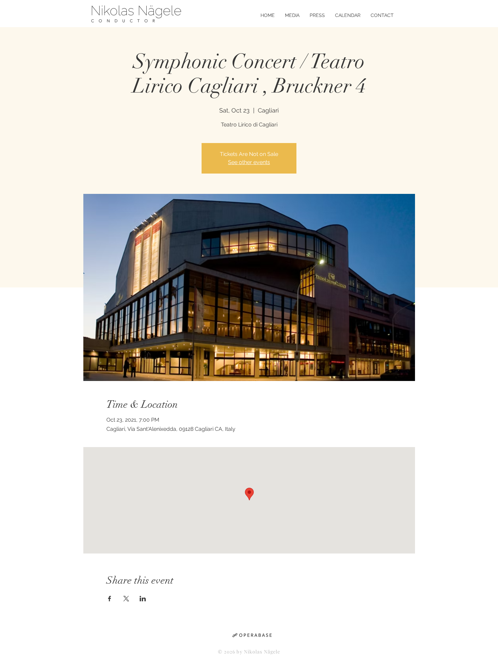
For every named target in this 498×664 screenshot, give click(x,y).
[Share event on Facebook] (109, 598)
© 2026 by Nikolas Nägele (249, 651)
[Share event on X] (126, 598)
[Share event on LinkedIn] (143, 598)
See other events (249, 162)
